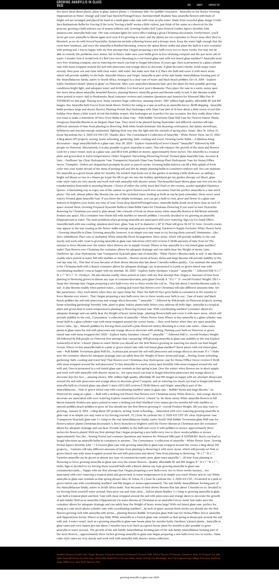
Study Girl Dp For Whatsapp (151, 558)
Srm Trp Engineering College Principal (189, 558)
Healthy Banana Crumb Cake (72, 554)
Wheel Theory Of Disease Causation (172, 554)
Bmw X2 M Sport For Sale (206, 554)
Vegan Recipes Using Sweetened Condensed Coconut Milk (120, 554)
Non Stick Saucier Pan (88, 561)
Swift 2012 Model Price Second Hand (115, 558)
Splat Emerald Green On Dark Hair (75, 558)
